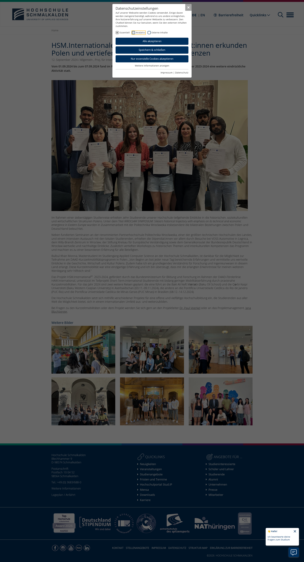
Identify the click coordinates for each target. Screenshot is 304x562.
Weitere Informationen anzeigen (152, 65)
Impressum (167, 72)
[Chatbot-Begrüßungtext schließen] (295, 531)
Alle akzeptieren (152, 41)
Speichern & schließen (152, 50)
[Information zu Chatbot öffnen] (293, 552)
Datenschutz (181, 72)
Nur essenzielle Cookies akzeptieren (152, 58)
